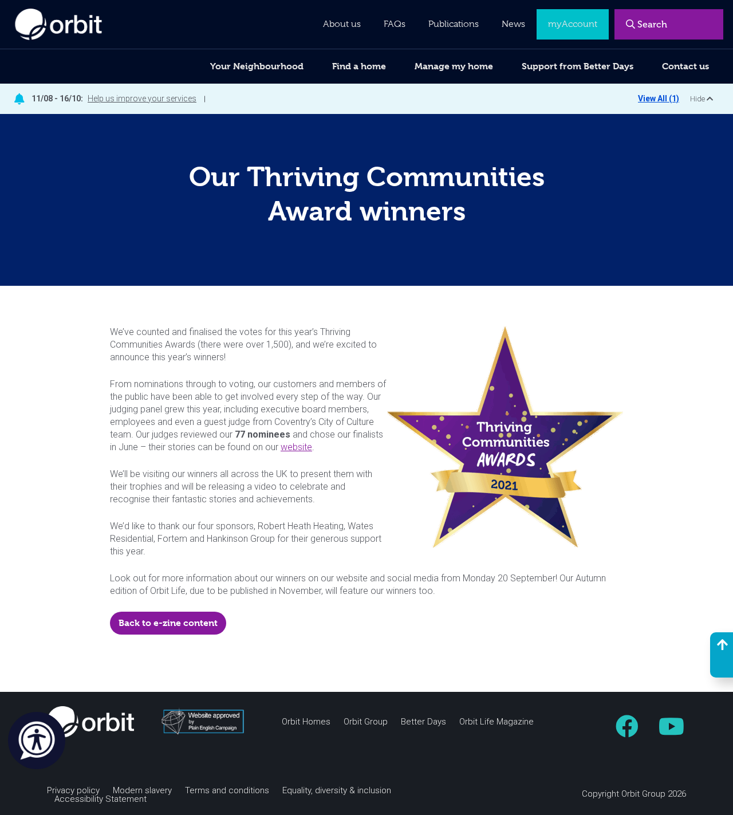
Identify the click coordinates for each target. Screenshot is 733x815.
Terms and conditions (227, 790)
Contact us (685, 66)
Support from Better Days (577, 66)
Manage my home (454, 66)
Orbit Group (366, 722)
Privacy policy (73, 790)
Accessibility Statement (100, 799)
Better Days (423, 722)
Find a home (359, 66)
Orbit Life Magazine (496, 722)
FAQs (394, 24)
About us (342, 24)
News (513, 24)
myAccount (572, 24)
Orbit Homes (306, 722)
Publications (453, 24)
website (296, 447)
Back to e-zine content (168, 622)
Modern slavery (142, 790)
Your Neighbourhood (257, 66)
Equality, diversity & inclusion (336, 790)
